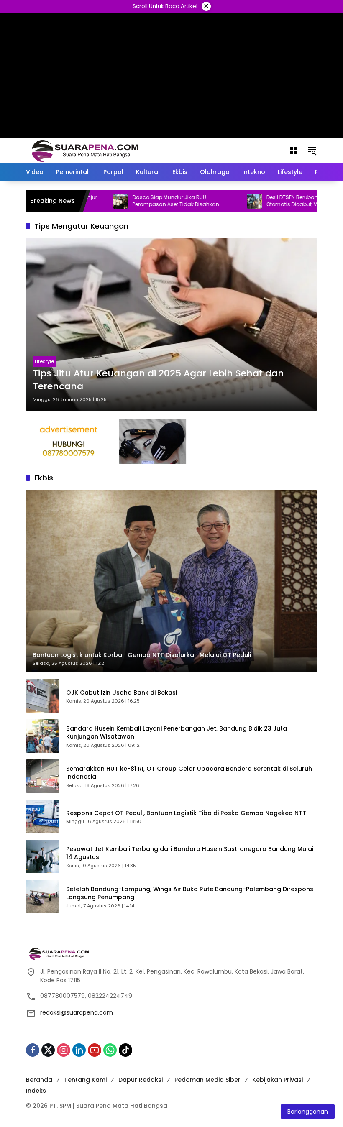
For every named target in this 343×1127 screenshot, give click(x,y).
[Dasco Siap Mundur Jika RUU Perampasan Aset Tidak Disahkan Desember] (95, 201)
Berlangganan (307, 1111)
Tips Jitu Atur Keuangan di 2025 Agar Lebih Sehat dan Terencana (158, 380)
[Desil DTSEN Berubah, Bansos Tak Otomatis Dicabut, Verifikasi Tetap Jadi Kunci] (229, 201)
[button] (312, 151)
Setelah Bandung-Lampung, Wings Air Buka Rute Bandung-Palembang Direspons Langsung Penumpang (189, 893)
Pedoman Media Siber (207, 1080)
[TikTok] (125, 1050)
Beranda (39, 1080)
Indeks (36, 1090)
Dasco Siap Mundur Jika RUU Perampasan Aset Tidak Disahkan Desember (150, 201)
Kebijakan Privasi (277, 1080)
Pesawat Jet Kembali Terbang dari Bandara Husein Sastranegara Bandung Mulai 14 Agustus (189, 853)
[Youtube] (94, 1050)
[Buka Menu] (294, 151)
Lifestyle (44, 361)
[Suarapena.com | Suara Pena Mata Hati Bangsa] (85, 150)
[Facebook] (32, 1050)
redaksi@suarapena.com (76, 1012)
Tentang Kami (85, 1080)
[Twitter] (48, 1050)
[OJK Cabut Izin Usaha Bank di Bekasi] (42, 696)
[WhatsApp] (110, 1050)
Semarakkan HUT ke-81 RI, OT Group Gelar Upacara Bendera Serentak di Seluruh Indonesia (189, 773)
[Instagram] (63, 1050)
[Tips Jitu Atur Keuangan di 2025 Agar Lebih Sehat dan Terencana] (171, 324)
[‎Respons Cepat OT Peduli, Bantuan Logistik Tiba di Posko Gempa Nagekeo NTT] (42, 816)
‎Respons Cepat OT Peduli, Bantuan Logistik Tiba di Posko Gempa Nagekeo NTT (186, 813)
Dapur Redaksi (140, 1080)
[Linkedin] (79, 1050)
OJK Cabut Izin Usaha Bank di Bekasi (121, 693)
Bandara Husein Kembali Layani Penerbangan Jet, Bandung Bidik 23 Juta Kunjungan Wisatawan (176, 733)
